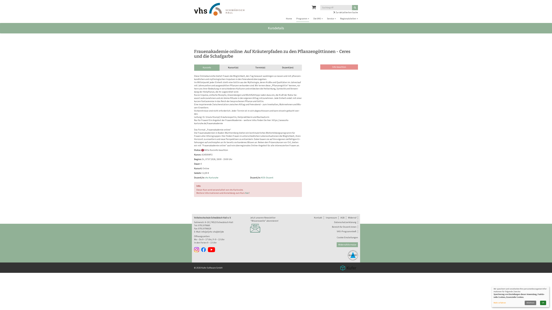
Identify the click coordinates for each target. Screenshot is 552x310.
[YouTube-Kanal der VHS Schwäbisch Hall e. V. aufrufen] (212, 249)
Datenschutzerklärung (345, 222)
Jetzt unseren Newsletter (263, 217)
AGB (342, 217)
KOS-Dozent (267, 177)
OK (543, 302)
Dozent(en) (287, 67)
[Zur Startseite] (219, 9)
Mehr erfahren (500, 303)
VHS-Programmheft (346, 231)
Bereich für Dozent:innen (344, 226)
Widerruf (352, 217)
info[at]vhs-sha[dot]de (212, 231)
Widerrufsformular (347, 244)
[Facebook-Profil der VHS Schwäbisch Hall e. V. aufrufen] (204, 249)
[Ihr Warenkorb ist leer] (314, 8)
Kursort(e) (233, 67)
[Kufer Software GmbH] (348, 267)
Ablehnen (530, 302)
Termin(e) (260, 67)
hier (247, 193)
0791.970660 (204, 225)
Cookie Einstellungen (347, 237)
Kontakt (318, 217)
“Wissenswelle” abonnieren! (264, 220)
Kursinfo (207, 67)
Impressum (331, 217)
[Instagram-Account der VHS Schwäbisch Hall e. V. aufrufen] (197, 249)
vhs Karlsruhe (211, 177)
